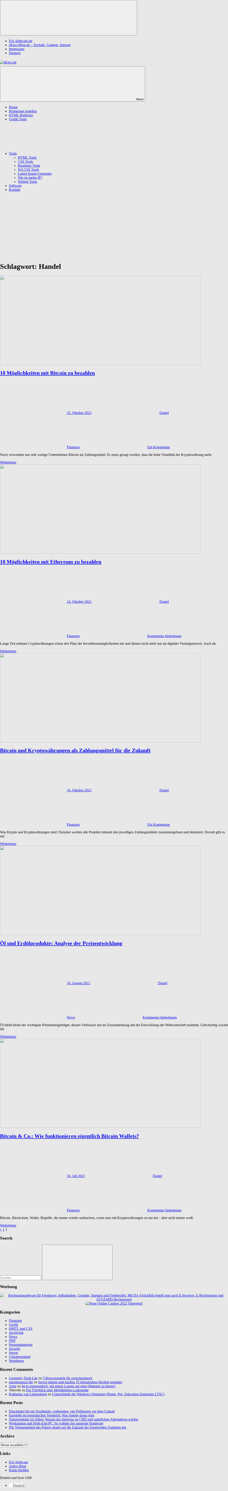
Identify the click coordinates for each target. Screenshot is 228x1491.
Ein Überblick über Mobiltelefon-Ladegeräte (57, 1390)
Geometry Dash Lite (23, 1378)
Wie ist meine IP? (30, 177)
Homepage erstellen (23, 111)
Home (13, 107)
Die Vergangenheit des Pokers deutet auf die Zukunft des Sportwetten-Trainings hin (67, 1427)
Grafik (13, 1324)
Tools (13, 153)
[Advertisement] (114, 226)
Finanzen (73, 447)
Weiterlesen (8, 462)
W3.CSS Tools (28, 169)
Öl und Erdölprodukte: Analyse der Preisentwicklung (61, 943)
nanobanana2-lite (21, 1382)
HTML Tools (27, 157)
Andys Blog (17, 1466)
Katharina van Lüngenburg (28, 1394)
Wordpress (16, 1361)
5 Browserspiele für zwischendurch (67, 1378)
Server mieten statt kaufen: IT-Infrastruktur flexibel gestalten (80, 1382)
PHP (12, 1341)
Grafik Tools (18, 119)
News (71, 1017)
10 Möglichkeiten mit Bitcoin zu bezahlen (47, 373)
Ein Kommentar (158, 447)
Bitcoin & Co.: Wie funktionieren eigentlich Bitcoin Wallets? (69, 1136)
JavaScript (16, 1332)
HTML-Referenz (21, 115)
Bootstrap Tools (29, 165)
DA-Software (18, 1462)
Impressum (16, 49)
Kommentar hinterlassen (164, 636)
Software (15, 185)
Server (13, 1353)
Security (14, 1349)
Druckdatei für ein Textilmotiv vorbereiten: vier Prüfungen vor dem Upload (62, 1411)
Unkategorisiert (20, 1357)
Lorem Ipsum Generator (35, 173)
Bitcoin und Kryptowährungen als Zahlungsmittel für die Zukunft (75, 750)
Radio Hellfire (19, 1470)
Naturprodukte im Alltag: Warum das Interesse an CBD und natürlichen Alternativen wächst (73, 1419)
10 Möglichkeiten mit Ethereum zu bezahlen (50, 562)
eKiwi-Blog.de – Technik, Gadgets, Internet (40, 45)
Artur (12, 1386)
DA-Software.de (20, 41)
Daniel (164, 413)
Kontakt (14, 190)
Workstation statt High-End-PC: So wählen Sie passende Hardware (56, 1423)
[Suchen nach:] (21, 1277)
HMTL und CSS (21, 1328)
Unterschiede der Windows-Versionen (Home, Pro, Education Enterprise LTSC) (108, 1394)
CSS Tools (25, 161)
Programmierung (21, 1345)
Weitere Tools (27, 181)
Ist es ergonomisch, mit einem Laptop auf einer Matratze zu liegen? (69, 1386)
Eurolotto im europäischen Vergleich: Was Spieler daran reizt (51, 1415)
